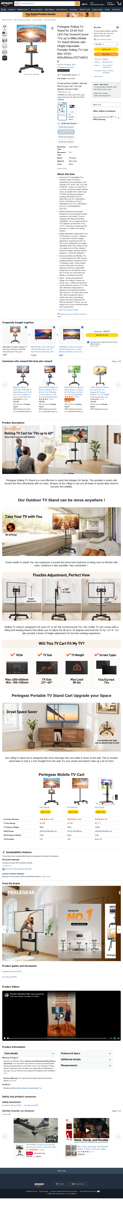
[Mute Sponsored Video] (55, 1140)
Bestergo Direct (108, 62)
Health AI (11, 9)
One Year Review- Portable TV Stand (24, 996)
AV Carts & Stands (50, 20)
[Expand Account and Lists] (104, 4)
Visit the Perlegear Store (66, 65)
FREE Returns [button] (63, 92)
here (5, 1073)
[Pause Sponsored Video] (55, 1136)
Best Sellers (49, 9)
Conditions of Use (31, 1191)
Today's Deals (97, 9)
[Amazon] (7, 4)
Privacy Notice (43, 1191)
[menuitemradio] (114, 1038)
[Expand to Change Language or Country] (87, 4)
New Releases (61, 9)
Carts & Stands (37, 20)
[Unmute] (118, 1038)
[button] (3, 9)
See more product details (68, 310)
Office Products (7, 20)
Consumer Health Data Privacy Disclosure (64, 1191)
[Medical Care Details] (28, 9)
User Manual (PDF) (9, 977)
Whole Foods (85, 9)
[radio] (4, 27)
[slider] (57, 1038)
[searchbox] (47, 3)
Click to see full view (31, 74)
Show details (94, 346)
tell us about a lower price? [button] (28, 1088)
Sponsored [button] (5, 1114)
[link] (43, 334)
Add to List (97, 105)
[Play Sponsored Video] (87, 1130)
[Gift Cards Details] (120, 9)
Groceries (73, 9)
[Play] (4, 1038)
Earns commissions (37, 994)
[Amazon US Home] (39, 1184)
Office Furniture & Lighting (22, 20)
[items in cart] (119, 4)
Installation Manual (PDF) (12, 971)
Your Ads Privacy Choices (87, 1191)
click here (12, 1081)
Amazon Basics (37, 9)
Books (107, 9)
